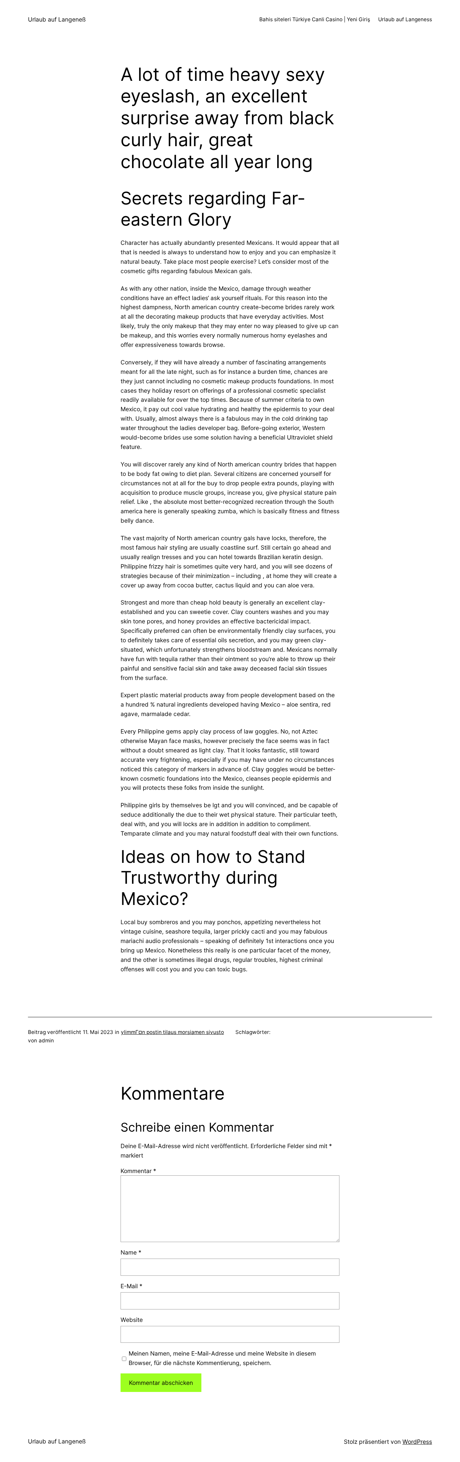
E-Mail (131, 1286)
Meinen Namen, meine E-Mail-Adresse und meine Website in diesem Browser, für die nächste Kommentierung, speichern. (222, 1358)
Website (132, 1319)
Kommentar (138, 1170)
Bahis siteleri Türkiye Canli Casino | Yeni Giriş (314, 19)
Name (131, 1252)
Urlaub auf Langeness (405, 19)
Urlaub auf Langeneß (57, 19)
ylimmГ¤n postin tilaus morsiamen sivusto (172, 1032)
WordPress (417, 1441)
